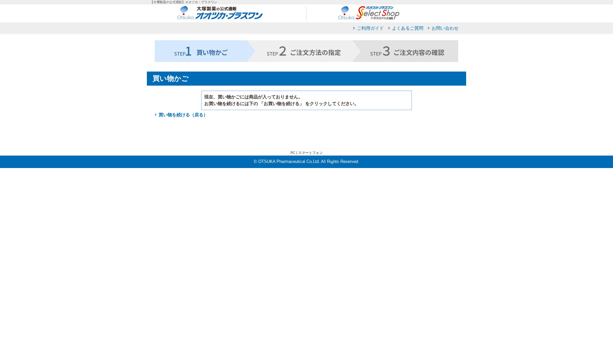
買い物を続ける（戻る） (183, 114)
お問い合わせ (445, 28)
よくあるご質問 (407, 28)
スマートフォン (310, 153)
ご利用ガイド (370, 28)
